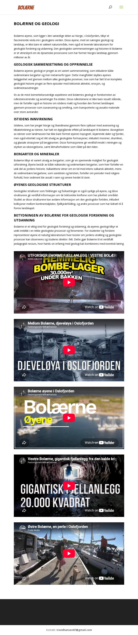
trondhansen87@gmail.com (74, 630)
